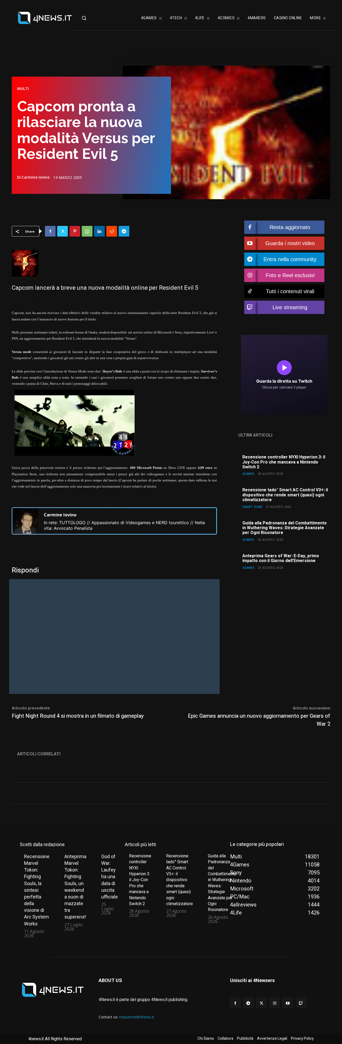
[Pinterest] (74, 231)
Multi (23, 89)
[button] (92, 18)
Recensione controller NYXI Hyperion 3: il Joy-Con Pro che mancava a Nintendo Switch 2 (283, 462)
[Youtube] (287, 1003)
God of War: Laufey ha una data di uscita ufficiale (109, 877)
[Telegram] (124, 231)
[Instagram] (274, 1003)
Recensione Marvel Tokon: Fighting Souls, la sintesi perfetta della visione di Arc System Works (36, 890)
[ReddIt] (111, 231)
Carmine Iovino (36, 177)
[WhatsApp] (87, 231)
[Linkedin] (99, 231)
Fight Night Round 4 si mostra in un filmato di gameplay (78, 716)
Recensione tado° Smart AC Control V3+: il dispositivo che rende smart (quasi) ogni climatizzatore (285, 495)
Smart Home (252, 506)
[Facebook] (50, 231)
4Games (248, 473)
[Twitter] (62, 231)
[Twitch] (301, 1003)
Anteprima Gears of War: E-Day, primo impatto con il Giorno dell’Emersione (280, 558)
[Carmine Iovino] (25, 521)
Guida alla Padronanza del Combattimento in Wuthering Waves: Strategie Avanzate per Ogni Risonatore (284, 528)
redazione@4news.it (136, 1016)
